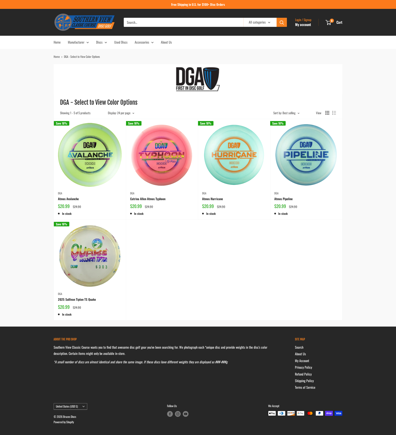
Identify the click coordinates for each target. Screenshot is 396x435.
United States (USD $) (67, 406)
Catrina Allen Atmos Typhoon (147, 198)
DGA (60, 193)
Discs (99, 42)
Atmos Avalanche (68, 198)
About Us (166, 42)
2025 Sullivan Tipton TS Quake (77, 299)
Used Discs (120, 42)
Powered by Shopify (64, 422)
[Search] (282, 22)
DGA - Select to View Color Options (82, 56)
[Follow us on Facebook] (170, 414)
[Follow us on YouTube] (186, 414)
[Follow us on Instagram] (178, 414)
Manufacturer (76, 42)
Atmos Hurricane (212, 198)
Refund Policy (303, 374)
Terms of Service (305, 387)
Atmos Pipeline (283, 198)
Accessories (142, 42)
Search (299, 347)
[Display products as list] (334, 113)
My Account (302, 360)
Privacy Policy (303, 367)
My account (303, 24)
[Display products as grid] (327, 113)
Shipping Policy (304, 380)
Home (57, 42)
